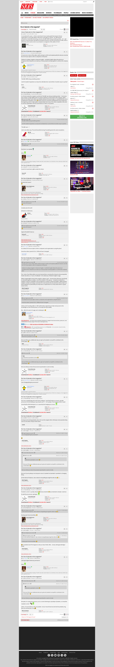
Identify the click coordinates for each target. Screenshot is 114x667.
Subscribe (34, 1)
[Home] (27, 6)
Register (28, 1)
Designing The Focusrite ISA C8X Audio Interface (80, 158)
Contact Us (45, 652)
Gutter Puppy (73, 92)
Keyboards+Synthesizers (74, 100)
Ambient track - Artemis (76, 102)
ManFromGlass (73, 110)
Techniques (58, 13)
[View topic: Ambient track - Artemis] (92, 102)
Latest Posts (24, 15)
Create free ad (82, 75)
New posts (73, 81)
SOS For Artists (40, 15)
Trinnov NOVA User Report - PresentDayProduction (80, 191)
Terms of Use (72, 652)
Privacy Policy (64, 652)
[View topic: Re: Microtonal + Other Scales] (92, 96)
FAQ (55, 15)
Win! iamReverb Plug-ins (76, 44)
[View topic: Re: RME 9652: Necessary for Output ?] (92, 90)
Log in (21, 1)
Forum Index (28, 17)
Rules (65, 15)
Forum (33, 13)
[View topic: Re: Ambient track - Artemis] (92, 84)
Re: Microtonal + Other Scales (77, 96)
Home (22, 13)
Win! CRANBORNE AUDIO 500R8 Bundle (80, 46)
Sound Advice (75, 13)
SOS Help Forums (37, 17)
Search (32, 15)
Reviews (49, 13)
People (66, 13)
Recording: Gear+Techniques (75, 94)
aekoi (71, 86)
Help (45, 1)
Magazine (40, 13)
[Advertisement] (81, 130)
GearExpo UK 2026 (74, 174)
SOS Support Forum (48, 17)
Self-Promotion (73, 88)
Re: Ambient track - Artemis (77, 84)
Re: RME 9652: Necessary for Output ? (79, 90)
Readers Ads (49, 15)
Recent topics (80, 81)
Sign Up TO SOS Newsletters (81, 117)
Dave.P (72, 104)
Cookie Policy (53, 652)
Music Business (87, 13)
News (27, 13)
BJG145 (72, 98)
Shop (41, 1)
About (40, 652)
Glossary (60, 15)
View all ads (74, 75)
